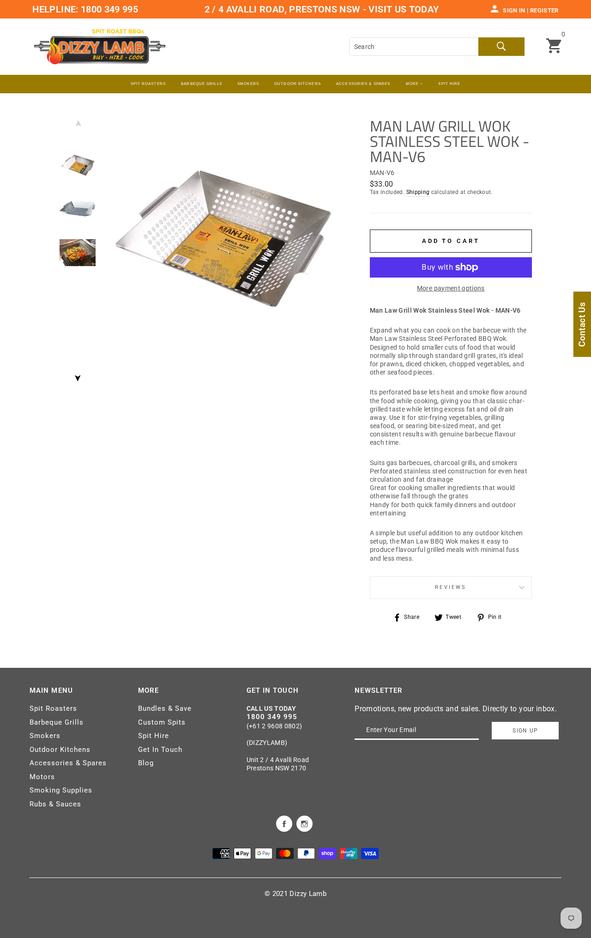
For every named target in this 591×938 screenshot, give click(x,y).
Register (544, 10)
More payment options (451, 288)
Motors (42, 777)
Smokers (45, 736)
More (413, 84)
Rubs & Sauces (55, 804)
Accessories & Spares (363, 84)
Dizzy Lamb (307, 894)
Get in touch (273, 690)
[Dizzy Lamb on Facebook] (284, 823)
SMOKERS (248, 84)
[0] (553, 47)
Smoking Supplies (61, 790)
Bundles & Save (165, 708)
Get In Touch (160, 749)
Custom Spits (162, 722)
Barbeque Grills (201, 84)
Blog (146, 763)
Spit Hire (449, 84)
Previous (77, 126)
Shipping (418, 192)
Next (77, 375)
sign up (525, 730)
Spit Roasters (148, 84)
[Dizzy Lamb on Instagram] (304, 823)
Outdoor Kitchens (297, 84)
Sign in (514, 10)
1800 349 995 (108, 9)
